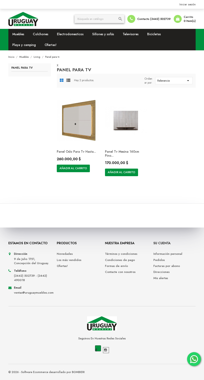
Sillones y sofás (103, 34)
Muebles (18, 34)
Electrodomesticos (70, 34)
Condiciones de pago (120, 260)
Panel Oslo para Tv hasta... (76, 151)
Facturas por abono (166, 266)
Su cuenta (162, 243)
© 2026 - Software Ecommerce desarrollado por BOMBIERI (46, 372)
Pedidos (159, 260)
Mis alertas (160, 278)
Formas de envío (116, 266)
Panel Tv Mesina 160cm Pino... (122, 153)
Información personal (167, 254)
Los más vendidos (69, 260)
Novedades (65, 254)
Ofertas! (50, 45)
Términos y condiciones (121, 254)
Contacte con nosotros (120, 272)
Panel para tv (22, 68)
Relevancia (173, 80)
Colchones (40, 34)
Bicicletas (154, 34)
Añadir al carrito (73, 168)
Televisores (130, 34)
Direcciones (161, 272)
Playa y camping (24, 45)
